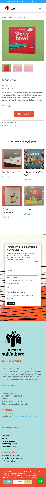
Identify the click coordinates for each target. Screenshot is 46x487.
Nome (9, 263)
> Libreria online (8, 436)
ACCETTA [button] (8, 482)
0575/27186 (10, 413)
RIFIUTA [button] (28, 482)
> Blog (4, 438)
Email (9, 270)
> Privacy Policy (8, 461)
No (10, 287)
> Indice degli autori (9, 444)
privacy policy (11, 298)
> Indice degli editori (9, 446)
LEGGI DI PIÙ (18, 482)
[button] (40, 481)
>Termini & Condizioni (11, 455)
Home (4, 17)
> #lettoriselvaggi (8, 441)
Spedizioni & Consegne (13, 458)
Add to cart (24, 113)
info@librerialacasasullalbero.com (22, 416)
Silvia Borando (12, 17)
